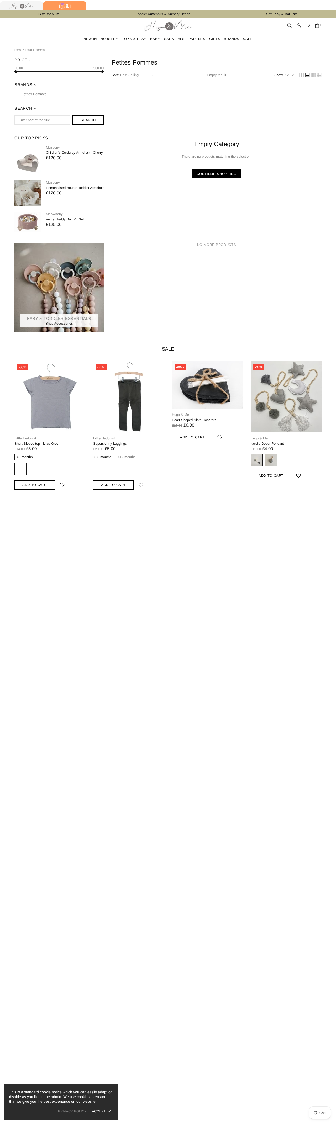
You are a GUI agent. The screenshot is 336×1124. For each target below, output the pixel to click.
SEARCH (88, 120)
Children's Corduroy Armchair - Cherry (74, 153)
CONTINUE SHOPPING (216, 174)
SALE (168, 349)
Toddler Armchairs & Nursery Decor (163, 14)
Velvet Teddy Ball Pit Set (65, 219)
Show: (279, 75)
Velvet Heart (271, 460)
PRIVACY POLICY (72, 1111)
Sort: (115, 75)
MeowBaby (54, 214)
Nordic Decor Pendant (267, 444)
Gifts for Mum (48, 14)
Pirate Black (99, 469)
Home (18, 49)
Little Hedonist (25, 438)
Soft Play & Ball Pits (282, 14)
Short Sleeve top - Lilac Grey (36, 444)
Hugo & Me (168, 25)
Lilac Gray (20, 469)
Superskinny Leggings (110, 444)
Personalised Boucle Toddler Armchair (75, 188)
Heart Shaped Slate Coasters (194, 420)
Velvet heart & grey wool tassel (257, 460)
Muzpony (53, 147)
